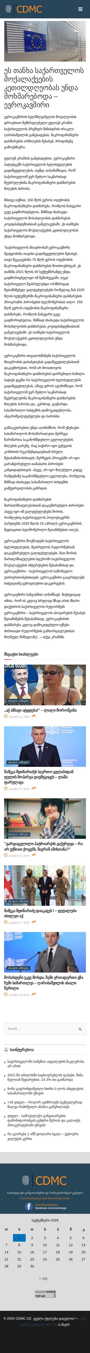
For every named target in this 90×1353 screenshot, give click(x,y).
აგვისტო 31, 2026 (18, 716)
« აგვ (43, 1278)
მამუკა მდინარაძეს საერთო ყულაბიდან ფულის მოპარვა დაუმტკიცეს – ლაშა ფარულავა (38, 777)
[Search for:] (45, 1028)
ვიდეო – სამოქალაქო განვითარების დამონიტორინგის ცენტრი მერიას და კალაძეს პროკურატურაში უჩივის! (43, 1120)
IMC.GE (51, 1325)
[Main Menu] (80, 9)
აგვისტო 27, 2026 (18, 789)
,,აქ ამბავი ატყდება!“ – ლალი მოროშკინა (40, 710)
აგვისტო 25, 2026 (18, 995)
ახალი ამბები (18, 700)
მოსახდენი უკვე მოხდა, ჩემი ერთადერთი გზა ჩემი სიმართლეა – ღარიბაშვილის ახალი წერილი (43, 982)
